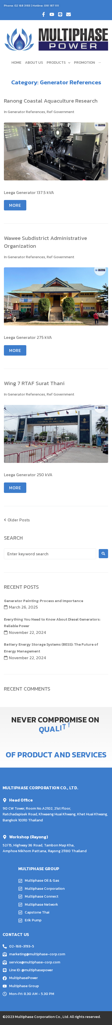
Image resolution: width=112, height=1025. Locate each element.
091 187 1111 (51, 5)
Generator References (26, 112)
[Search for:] (50, 553)
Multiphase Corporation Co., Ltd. (42, 1017)
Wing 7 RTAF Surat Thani (34, 383)
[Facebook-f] (43, 14)
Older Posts (17, 520)
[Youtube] (51, 14)
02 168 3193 (22, 5)
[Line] (60, 14)
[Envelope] (68, 14)
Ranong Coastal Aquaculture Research (51, 101)
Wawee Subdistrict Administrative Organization (45, 242)
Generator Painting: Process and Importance (43, 601)
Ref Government (60, 112)
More (15, 205)
